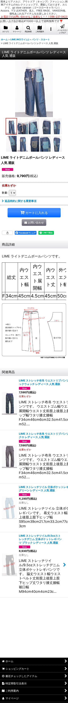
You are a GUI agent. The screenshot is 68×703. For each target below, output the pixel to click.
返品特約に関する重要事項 (20, 200)
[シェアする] (7, 233)
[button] (28, 29)
